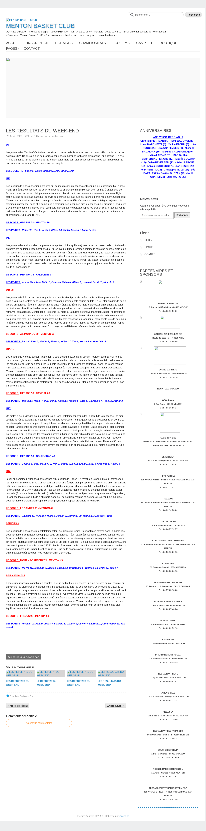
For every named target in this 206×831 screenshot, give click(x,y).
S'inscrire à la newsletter (23, 657)
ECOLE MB (121, 43)
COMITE (149, 254)
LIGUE (148, 247)
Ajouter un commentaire (39, 723)
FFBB (148, 240)
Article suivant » (115, 706)
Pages (11, 48)
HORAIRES (64, 43)
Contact (32, 48)
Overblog (124, 816)
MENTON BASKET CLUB (40, 25)
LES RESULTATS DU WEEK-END (42, 130)
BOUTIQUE (168, 43)
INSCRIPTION (38, 43)
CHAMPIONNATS (92, 43)
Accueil (13, 43)
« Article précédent (18, 706)
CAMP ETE (144, 43)
